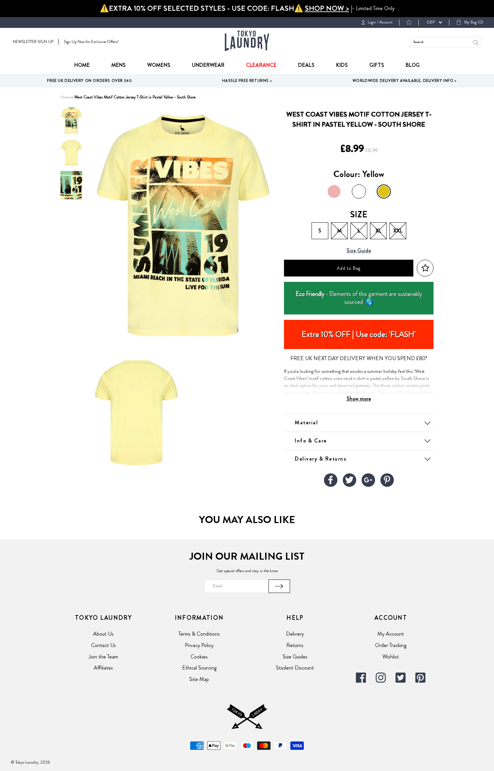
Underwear (208, 65)
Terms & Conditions (199, 634)
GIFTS (376, 65)
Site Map (199, 679)
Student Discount (295, 668)
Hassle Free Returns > (247, 81)
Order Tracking (390, 645)
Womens (158, 65)
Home (82, 65)
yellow (384, 191)
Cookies (199, 656)
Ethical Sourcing (199, 668)
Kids (342, 65)
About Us (103, 634)
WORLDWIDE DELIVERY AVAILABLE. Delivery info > (405, 81)
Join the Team (103, 656)
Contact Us (103, 645)
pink (334, 191)
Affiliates (103, 668)
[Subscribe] (279, 586)
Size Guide (358, 250)
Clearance (261, 65)
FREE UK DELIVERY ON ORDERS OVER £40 (89, 81)
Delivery (295, 634)
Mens (118, 65)
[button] (425, 268)
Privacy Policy (199, 645)
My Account (390, 634)
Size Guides (295, 656)
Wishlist (390, 656)
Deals (306, 65)
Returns (294, 645)
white (359, 191)
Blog (413, 65)
